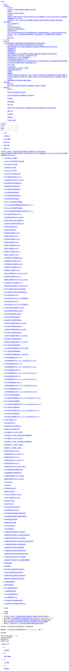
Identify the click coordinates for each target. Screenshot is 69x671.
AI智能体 (7, 39)
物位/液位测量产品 (13, 46)
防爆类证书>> (11, 20)
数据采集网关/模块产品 (14, 69)
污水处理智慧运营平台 (14, 27)
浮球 (56, 46)
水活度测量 (64, 61)
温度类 (46, 20)
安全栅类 (35, 20)
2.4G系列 (26, 68)
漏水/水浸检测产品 (13, 55)
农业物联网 (30, 85)
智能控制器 (10, 80)
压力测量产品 (11, 45)
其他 (23, 59)
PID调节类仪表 (42, 75)
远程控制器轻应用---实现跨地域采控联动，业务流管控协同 (43, 32)
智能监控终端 (27, 80)
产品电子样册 (11, 120)
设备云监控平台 (27, 618)
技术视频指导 (23, 95)
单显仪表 (16, 75)
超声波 (52, 46)
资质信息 (20, 151)
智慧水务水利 (11, 85)
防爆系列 (25, 54)
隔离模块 (10, 73)
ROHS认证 (57, 16)
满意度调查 (10, 101)
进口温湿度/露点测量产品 (15, 61)
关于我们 (6, 6)
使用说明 (16, 95)
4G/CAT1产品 (11, 66)
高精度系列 (37, 54)
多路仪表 (21, 75)
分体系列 (21, 55)
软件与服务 (7, 22)
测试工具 (10, 111)
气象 (26, 59)
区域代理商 (15, 92)
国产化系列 (50, 54)
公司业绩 (16, 9)
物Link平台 (10, 38)
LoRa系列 (20, 68)
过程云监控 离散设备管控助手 (16, 32)
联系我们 (21, 9)
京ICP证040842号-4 (32, 629)
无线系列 (44, 54)
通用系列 (31, 54)
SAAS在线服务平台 (17, 618)
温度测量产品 (11, 48)
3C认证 (47, 16)
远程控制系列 (18, 80)
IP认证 (52, 16)
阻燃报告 (42, 16)
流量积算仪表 (52, 75)
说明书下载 (10, 108)
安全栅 (9, 71)
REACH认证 (18, 18)
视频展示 (27, 9)
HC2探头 (10, 62)
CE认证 (37, 16)
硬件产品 (6, 41)
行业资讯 (16, 13)
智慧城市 (24, 85)
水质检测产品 (11, 52)
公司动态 (10, 13)
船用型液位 (43, 46)
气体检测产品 (11, 57)
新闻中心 (43, 151)
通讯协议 (10, 117)
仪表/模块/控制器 (40, 43)
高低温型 (27, 45)
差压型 (32, 45)
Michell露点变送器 (18, 62)
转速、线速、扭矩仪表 (31, 75)
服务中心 (6, 87)
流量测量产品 (11, 50)
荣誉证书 (31, 16)
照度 (20, 59)
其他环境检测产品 (12, 59)
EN (4, 125)
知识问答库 (30, 95)
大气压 (37, 45)
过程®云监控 (42, 618)
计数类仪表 (23, 77)
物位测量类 (52, 20)
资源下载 (41, 623)
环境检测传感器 (18, 43)
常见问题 (10, 95)
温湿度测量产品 (12, 54)
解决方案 (6, 82)
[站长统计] (40, 629)
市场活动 (21, 13)
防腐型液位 (29, 46)
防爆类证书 (9, 153)
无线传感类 (59, 20)
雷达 (48, 46)
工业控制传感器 (8, 43)
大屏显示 (30, 77)
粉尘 (20, 57)
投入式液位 (22, 46)
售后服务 (10, 98)
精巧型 (22, 45)
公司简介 (10, 9)
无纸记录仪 (46, 77)
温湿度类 (41, 20)
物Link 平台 (49, 618)
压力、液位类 (20, 20)
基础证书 (10, 16)
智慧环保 (18, 85)
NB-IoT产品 (10, 64)
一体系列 (27, 55)
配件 (55, 54)
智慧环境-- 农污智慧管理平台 (16, 29)
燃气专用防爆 (28, 20)
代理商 (9, 92)
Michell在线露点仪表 (30, 62)
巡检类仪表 (16, 77)
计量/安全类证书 (18, 16)
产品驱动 (10, 114)
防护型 (18, 45)
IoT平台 (35, 618)
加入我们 (33, 9)
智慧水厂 (10, 25)
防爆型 (41, 45)
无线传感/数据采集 (29, 43)
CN (2, 125)
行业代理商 (22, 92)
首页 (5, 4)
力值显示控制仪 (60, 75)
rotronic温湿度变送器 (54, 61)
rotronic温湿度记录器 (41, 61)
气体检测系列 (26, 57)
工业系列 (20, 54)
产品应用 (37, 85)
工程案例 (42, 85)
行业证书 (26, 16)
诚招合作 (17, 623)
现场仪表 (10, 75)
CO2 (17, 57)
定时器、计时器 (37, 77)
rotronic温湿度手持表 (29, 61)
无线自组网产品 (12, 68)
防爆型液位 (36, 46)
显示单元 (52, 77)
